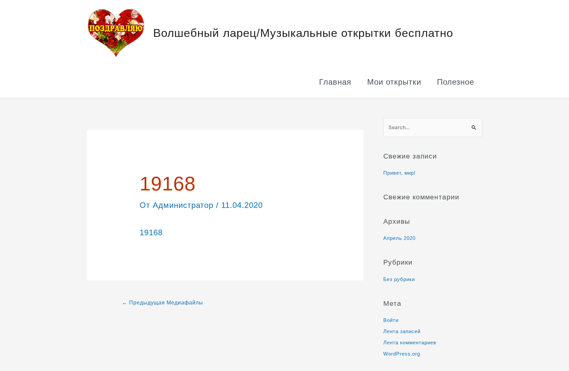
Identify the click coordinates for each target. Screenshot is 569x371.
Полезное (455, 81)
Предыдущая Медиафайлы (162, 302)
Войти (390, 320)
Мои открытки (394, 81)
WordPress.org (401, 354)
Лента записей (401, 331)
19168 (151, 232)
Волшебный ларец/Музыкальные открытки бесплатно (303, 32)
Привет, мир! (399, 173)
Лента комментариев (409, 342)
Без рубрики (399, 279)
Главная (335, 81)
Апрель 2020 (399, 238)
